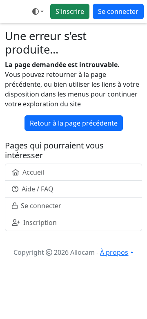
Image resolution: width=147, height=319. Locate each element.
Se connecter (118, 11)
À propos (114, 252)
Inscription (40, 222)
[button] (38, 11)
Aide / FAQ (37, 188)
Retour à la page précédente (74, 123)
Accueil (33, 172)
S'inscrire (70, 11)
